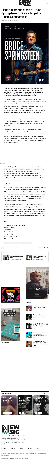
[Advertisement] (25, 154)
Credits (8, 453)
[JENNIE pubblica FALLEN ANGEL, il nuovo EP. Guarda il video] (29, 308)
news (3, 20)
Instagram (13, 448)
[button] (2, 3)
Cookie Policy (13, 453)
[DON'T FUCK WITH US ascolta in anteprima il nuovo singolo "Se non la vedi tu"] (36, 257)
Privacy (17, 453)
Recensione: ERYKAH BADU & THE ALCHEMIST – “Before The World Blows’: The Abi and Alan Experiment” (40, 325)
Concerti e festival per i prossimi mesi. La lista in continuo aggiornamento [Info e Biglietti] (40, 334)
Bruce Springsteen (8, 242)
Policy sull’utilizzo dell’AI (5, 455)
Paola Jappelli (28, 242)
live (10, 259)
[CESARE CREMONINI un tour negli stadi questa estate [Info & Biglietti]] (13, 257)
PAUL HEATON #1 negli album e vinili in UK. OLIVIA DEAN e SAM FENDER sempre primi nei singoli (40, 316)
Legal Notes (22, 453)
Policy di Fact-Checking (29, 453)
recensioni (40, 412)
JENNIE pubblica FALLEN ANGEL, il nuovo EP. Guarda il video (40, 306)
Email (38, 448)
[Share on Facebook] (40, 248)
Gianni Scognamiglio (16, 242)
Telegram (30, 448)
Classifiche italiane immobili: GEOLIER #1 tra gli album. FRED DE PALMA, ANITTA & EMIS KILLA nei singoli (40, 343)
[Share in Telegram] (45, 248)
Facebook (3, 448)
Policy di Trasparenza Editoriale (40, 453)
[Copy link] (47, 248)
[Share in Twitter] (42, 248)
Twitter (21, 448)
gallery (34, 308)
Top (10, 412)
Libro (23, 242)
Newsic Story (3, 453)
